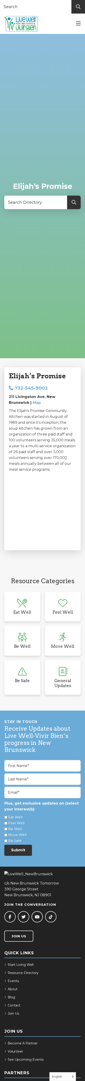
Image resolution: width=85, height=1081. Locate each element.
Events (13, 981)
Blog (11, 997)
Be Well (15, 829)
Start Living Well (21, 965)
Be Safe (15, 840)
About (12, 989)
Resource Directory (23, 973)
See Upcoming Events (26, 1060)
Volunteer (15, 1051)
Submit (18, 850)
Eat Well (15, 817)
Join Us (19, 936)
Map (37, 402)
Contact (14, 1005)
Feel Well (16, 823)
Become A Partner (23, 1043)
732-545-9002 (30, 388)
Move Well (17, 835)
